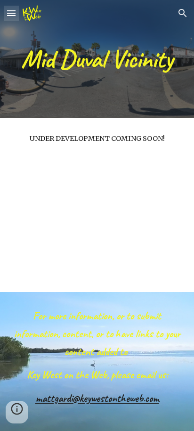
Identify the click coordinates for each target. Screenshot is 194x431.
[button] (11, 13)
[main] (97, 58)
